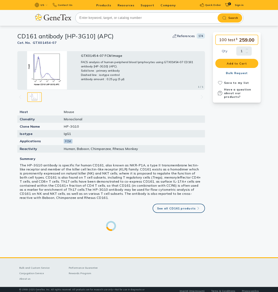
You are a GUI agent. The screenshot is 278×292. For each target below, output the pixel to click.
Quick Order (213, 4)
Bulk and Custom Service (34, 267)
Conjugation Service (31, 273)
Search (233, 17)
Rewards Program (80, 273)
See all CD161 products (176, 208)
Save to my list (236, 83)
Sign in (239, 4)
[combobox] (159, 18)
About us (25, 278)
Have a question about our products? (237, 93)
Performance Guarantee (83, 267)
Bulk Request (237, 73)
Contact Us (65, 4)
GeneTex (53, 17)
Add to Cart (237, 63)
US (42, 4)
